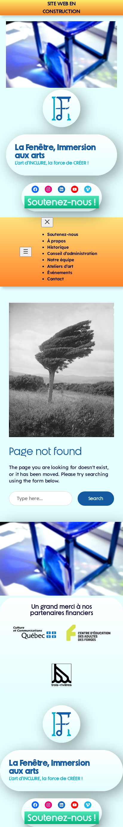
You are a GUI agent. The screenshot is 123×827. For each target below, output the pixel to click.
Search (95, 498)
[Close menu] (47, 222)
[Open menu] (26, 252)
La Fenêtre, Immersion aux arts (55, 151)
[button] (61, 202)
